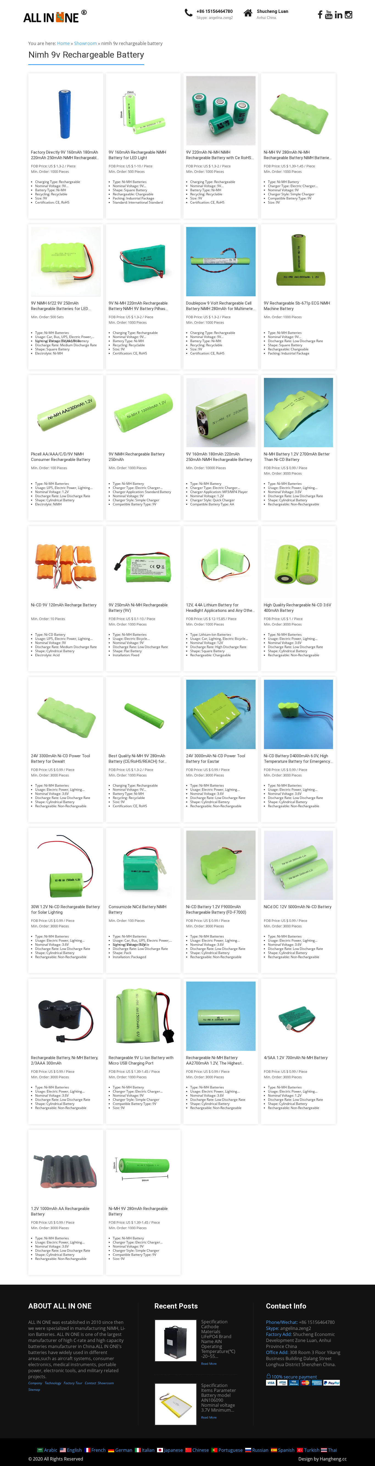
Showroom (85, 43)
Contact (90, 1383)
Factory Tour (73, 1383)
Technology (53, 1383)
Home (63, 43)
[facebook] (320, 14)
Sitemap (34, 1389)
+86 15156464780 (215, 11)
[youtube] (328, 14)
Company (35, 1383)
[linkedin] (338, 14)
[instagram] (348, 14)
